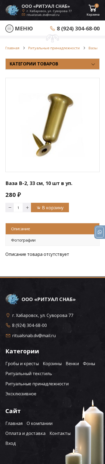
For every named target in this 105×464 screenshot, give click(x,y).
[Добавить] (27, 207)
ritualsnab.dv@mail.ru (43, 14)
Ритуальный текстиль (28, 373)
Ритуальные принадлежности (37, 384)
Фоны (89, 364)
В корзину (53, 208)
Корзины (52, 364)
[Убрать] (9, 207)
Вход (10, 443)
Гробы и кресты (22, 364)
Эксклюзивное (20, 394)
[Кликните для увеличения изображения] (52, 125)
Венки (72, 364)
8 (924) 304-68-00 (78, 28)
